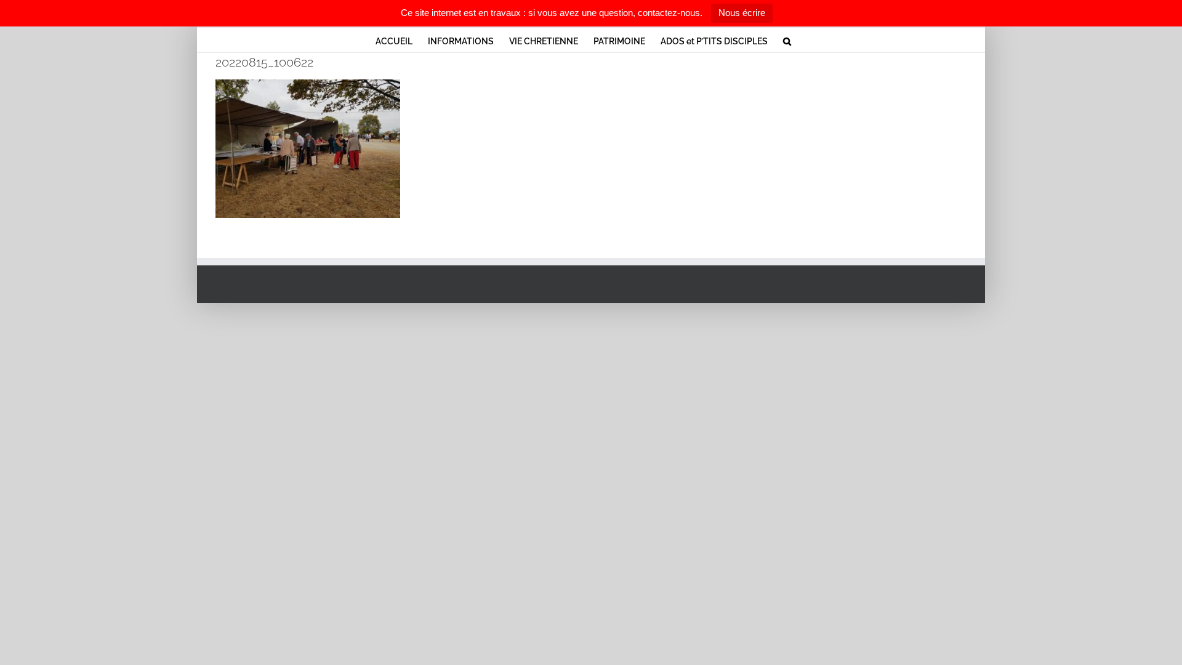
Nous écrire (741, 12)
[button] (787, 40)
